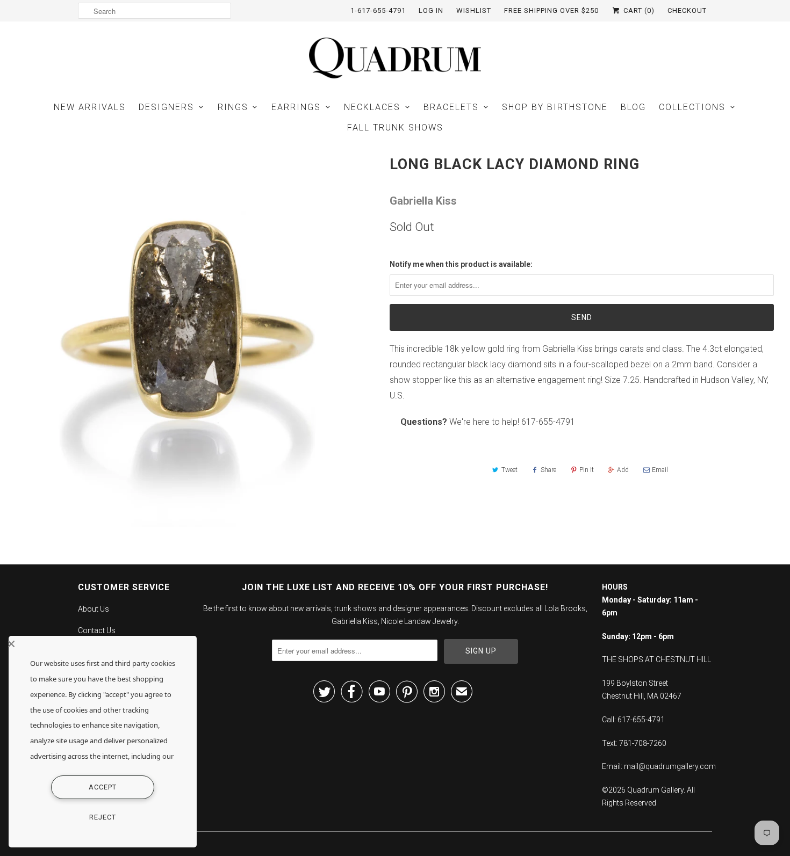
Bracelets (451, 107)
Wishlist (473, 10)
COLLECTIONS (692, 107)
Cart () (638, 10)
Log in (431, 10)
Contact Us (97, 630)
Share (548, 470)
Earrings (296, 107)
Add (623, 470)
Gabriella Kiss (423, 200)
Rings (233, 107)
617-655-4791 (548, 422)
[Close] (100, 644)
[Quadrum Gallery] (395, 58)
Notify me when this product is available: (461, 264)
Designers (166, 107)
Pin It (586, 470)
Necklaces (372, 107)
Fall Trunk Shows (395, 127)
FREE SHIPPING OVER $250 (551, 10)
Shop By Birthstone (555, 107)
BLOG (633, 107)
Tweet (509, 470)
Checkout (687, 10)
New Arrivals (90, 107)
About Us (93, 609)
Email (660, 470)
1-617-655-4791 (378, 10)
